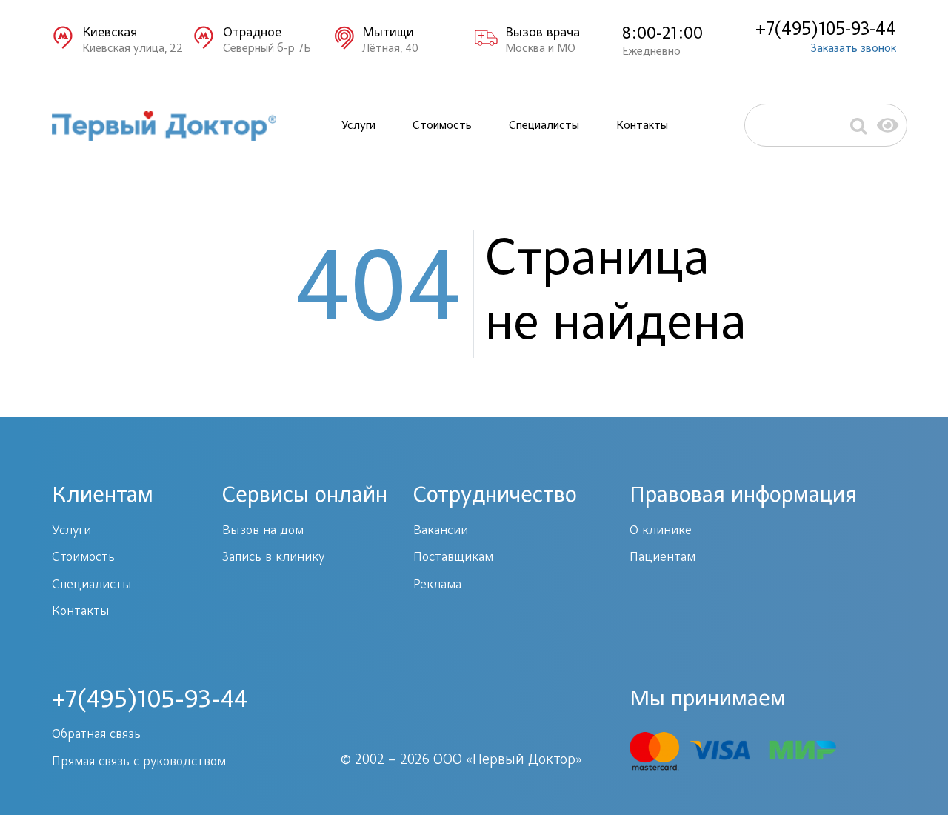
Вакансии (440, 531)
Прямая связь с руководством (139, 762)
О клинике (661, 531)
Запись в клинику (273, 558)
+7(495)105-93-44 (825, 30)
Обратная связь (96, 735)
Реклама (437, 585)
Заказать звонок (853, 49)
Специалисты (544, 126)
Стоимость (442, 126)
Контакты (642, 126)
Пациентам (662, 558)
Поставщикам (453, 558)
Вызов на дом (263, 531)
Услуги (358, 126)
